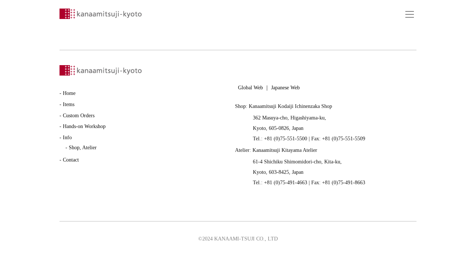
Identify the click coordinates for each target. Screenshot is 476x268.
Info (67, 137)
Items (68, 104)
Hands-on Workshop (84, 126)
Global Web (250, 87)
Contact (71, 160)
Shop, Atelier (83, 147)
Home (69, 93)
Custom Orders (78, 115)
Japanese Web (285, 87)
